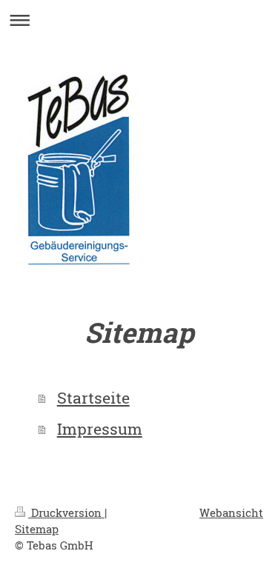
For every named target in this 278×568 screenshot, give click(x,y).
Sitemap (37, 528)
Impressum (99, 428)
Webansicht (231, 512)
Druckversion (66, 512)
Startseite (93, 397)
